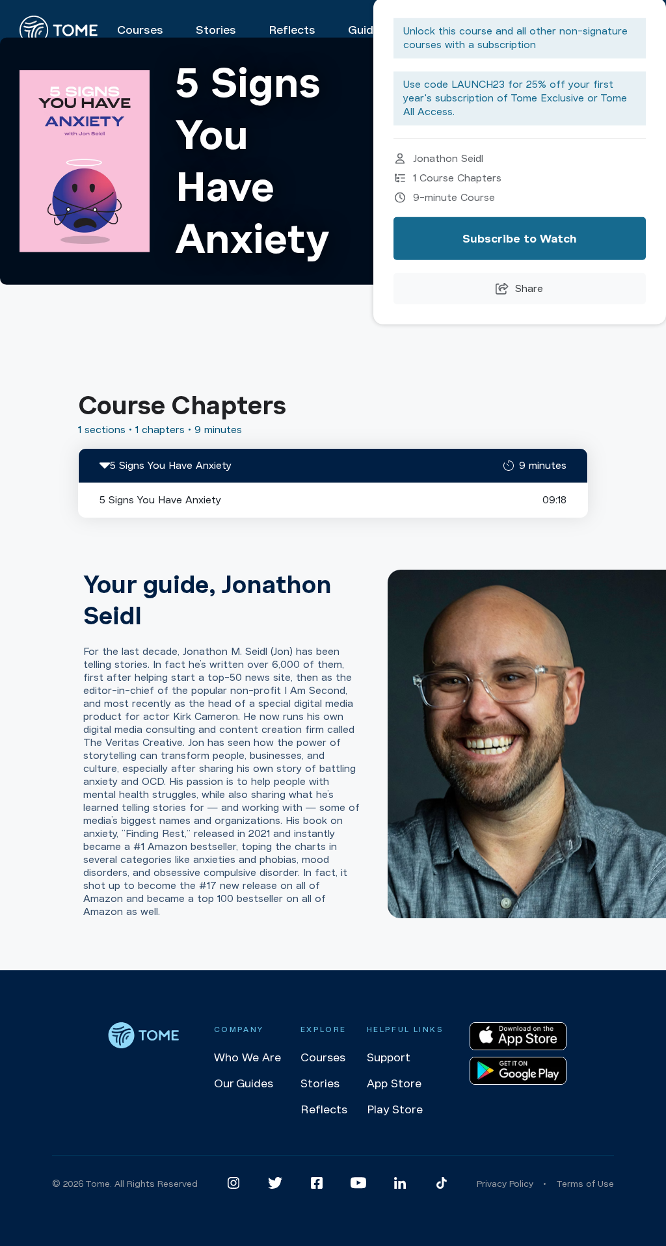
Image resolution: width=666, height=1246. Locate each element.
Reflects (323, 1109)
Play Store (395, 1109)
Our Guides (243, 1083)
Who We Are (247, 1057)
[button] (333, 466)
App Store (394, 1083)
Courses (322, 1057)
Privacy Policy (505, 1183)
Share (529, 288)
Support (388, 1057)
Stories (320, 1083)
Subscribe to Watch (519, 239)
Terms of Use (585, 1183)
